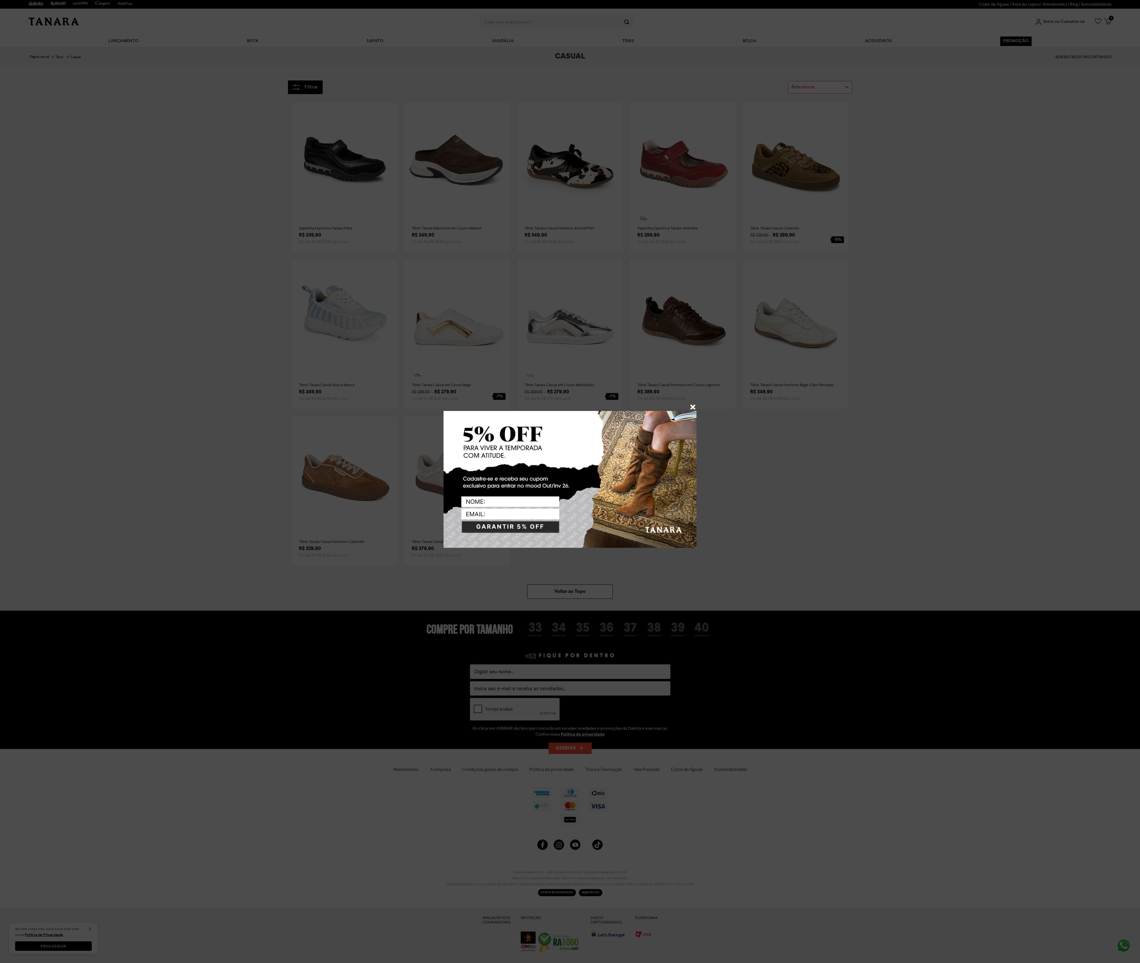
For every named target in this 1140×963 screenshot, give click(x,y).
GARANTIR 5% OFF (510, 526)
